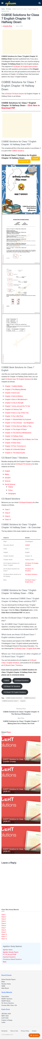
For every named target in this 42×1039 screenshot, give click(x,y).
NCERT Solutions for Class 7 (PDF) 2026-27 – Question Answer (20, 760)
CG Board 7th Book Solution (14, 93)
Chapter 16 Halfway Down (14, 436)
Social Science (10, 484)
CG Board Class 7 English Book (30, 581)
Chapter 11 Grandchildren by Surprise (18, 419)
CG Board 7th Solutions (24, 464)
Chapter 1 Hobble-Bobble (14, 386)
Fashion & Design (6, 1020)
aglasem (10, 3)
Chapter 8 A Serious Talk (13, 409)
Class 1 (3, 914)
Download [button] (23, 161)
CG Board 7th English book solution (25, 66)
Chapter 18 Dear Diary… (13, 443)
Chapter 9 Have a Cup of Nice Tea (17, 413)
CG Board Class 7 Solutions (13, 665)
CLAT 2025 (4, 1018)
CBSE (3, 986)
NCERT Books (5, 1001)
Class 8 (7, 513)
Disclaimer (4, 1031)
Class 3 (3, 919)
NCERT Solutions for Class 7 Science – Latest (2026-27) (20, 820)
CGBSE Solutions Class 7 (10, 701)
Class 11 (4, 936)
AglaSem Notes (8, 950)
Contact (34, 1031)
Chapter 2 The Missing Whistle (15, 389)
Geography (12, 493)
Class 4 (3, 921)
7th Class (8, 9)
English (7, 471)
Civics (10, 490)
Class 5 (3, 923)
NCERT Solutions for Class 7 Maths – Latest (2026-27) (19, 850)
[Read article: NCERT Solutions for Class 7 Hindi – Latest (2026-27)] (21, 780)
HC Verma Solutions (7, 1003)
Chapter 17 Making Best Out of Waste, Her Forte (21, 439)
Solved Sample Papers (8, 979)
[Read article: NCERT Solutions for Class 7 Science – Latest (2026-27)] (21, 810)
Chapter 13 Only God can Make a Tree (18, 426)
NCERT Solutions (6, 999)
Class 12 (4, 939)
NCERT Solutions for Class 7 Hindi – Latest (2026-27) (19, 790)
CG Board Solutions (26, 502)
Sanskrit (7, 477)
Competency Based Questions (12, 959)
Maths (7, 474)
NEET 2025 (5, 1016)
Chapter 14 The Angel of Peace (16, 429)
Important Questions (9, 957)
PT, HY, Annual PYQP (9, 954)
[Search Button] (40, 3)
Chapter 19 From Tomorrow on (15, 446)
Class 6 (3, 925)
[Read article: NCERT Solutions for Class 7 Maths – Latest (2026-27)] (21, 840)
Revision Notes (6, 984)
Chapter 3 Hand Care (12, 393)
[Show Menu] (2, 3)
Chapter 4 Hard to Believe (14, 396)
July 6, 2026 (19, 26)
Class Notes (5, 996)
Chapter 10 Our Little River (14, 416)
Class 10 (8, 519)
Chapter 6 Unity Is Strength (14, 403)
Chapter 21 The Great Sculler (15, 453)
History (10, 487)
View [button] (34, 158)
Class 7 (7, 509)
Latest (3, 1022)
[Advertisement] (17, 42)
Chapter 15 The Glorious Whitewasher (18, 433)
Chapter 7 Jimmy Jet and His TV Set (17, 406)
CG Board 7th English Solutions (15, 692)
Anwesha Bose (7, 26)
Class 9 (7, 516)
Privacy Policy (25, 1031)
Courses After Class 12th (9, 1005)
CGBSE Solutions (18, 150)
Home (3, 9)
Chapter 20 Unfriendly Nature (15, 449)
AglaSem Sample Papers (10, 952)
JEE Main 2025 (6, 1014)
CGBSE (27, 545)
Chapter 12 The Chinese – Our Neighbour (19, 423)
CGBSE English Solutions (14, 698)
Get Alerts (35, 1035)
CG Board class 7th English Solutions (18, 379)
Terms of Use (14, 1031)
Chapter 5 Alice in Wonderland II (16, 399)
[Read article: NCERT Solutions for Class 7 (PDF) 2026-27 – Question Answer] (21, 750)
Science (7, 481)
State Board (5, 988)
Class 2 (3, 917)
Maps (4, 962)
